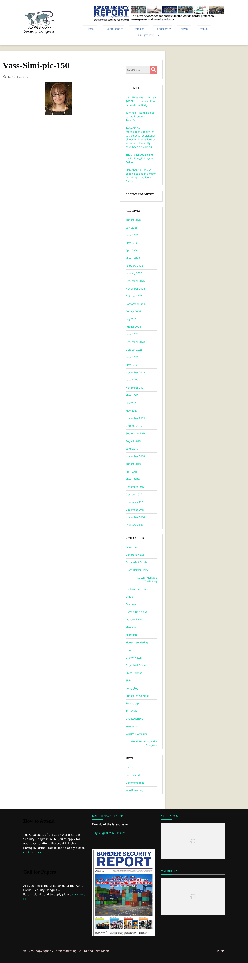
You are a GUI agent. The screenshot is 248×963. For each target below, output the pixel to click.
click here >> (32, 852)
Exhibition (138, 28)
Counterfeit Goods (136, 562)
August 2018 (133, 463)
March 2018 (133, 479)
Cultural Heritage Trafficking (147, 579)
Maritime (131, 627)
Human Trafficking (136, 611)
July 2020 (131, 402)
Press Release (134, 672)
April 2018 (132, 471)
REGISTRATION (147, 35)
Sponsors (162, 28)
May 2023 (132, 364)
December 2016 (135, 509)
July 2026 (131, 227)
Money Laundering (137, 642)
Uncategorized (134, 718)
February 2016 (134, 524)
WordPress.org (134, 790)
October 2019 (134, 425)
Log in (129, 767)
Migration (131, 634)
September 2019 (136, 433)
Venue (204, 28)
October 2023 (134, 349)
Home (90, 28)
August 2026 (133, 219)
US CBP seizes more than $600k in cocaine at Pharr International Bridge (141, 101)
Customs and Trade (137, 589)
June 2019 (132, 448)
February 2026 (134, 265)
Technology (132, 703)
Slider (129, 680)
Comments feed (135, 782)
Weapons (131, 726)
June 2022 (132, 380)
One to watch (134, 657)
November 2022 (135, 372)
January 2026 (134, 273)
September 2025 (136, 303)
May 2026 (132, 242)
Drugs (129, 596)
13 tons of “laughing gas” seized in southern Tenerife (140, 116)
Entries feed (133, 775)
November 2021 (135, 387)
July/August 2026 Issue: (108, 833)
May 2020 (132, 410)
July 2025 (131, 319)
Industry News (134, 619)
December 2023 (135, 341)
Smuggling (132, 688)
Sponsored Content (137, 695)
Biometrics (132, 547)
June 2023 (132, 357)
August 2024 (133, 326)
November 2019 (135, 418)
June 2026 (132, 235)
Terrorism (131, 710)
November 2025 (135, 288)
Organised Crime (136, 665)
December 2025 (135, 280)
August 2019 (133, 441)
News (184, 28)
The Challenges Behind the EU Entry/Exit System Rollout (140, 158)
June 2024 (132, 334)
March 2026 (133, 258)
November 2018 (135, 456)
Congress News (135, 554)
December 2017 (135, 486)
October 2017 (134, 494)
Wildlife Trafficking (137, 733)
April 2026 (132, 250)
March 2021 (133, 395)
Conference (113, 28)
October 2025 (134, 296)
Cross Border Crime (137, 569)
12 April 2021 (17, 76)
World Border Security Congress (144, 743)
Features (131, 604)
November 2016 (135, 517)
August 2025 (133, 311)
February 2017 (134, 502)
